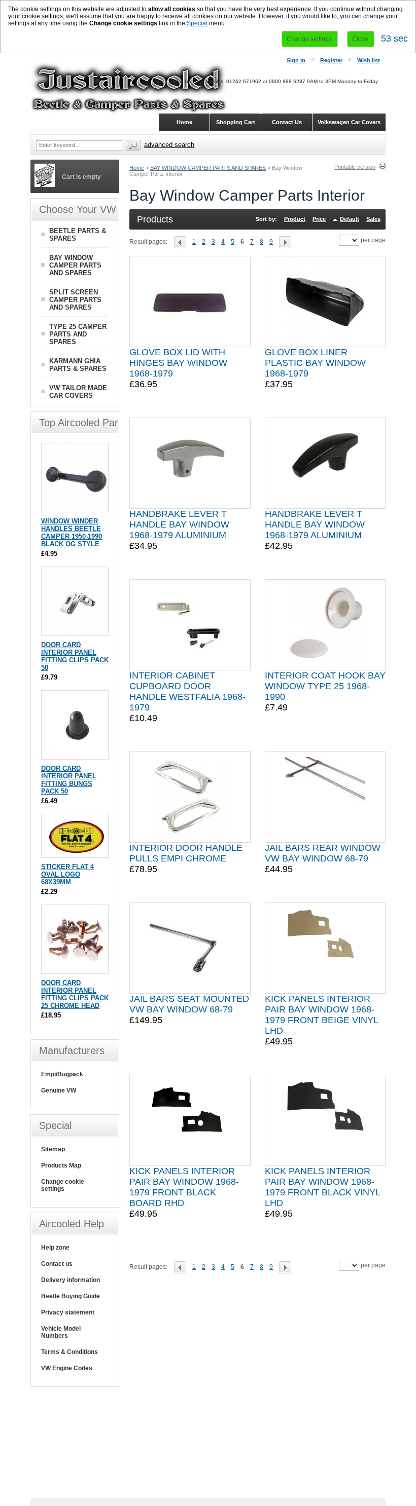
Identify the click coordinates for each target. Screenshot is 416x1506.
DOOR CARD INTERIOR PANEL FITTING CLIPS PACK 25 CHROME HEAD (75, 994)
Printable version (354, 167)
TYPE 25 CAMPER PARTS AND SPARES (78, 334)
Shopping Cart (235, 122)
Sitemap (53, 1149)
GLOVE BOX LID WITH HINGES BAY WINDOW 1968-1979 (178, 363)
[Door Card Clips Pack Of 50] (76, 630)
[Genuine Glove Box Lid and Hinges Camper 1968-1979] (190, 301)
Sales (373, 219)
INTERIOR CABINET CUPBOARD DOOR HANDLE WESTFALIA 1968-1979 (187, 691)
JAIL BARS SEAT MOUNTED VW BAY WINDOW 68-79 (189, 1004)
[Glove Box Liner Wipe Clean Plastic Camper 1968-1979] (325, 301)
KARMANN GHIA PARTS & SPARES (78, 364)
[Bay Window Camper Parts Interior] (183, 241)
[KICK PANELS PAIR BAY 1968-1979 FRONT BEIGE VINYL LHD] (325, 948)
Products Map (61, 1165)
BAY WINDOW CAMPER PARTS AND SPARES (208, 168)
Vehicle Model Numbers (61, 1332)
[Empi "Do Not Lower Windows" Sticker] (76, 852)
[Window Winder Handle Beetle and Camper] (76, 507)
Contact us (57, 1263)
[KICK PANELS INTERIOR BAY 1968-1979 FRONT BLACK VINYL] (325, 1120)
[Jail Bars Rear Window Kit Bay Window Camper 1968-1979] (325, 797)
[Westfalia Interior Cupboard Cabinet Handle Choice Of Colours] (190, 625)
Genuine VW (58, 1090)
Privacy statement (67, 1312)
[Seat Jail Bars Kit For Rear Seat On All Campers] (190, 948)
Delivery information (70, 1280)
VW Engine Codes (66, 1368)
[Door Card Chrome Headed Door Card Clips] (76, 968)
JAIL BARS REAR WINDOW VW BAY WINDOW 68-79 (322, 853)
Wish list (368, 60)
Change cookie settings (62, 1185)
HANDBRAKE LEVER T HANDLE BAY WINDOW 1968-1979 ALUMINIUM (179, 524)
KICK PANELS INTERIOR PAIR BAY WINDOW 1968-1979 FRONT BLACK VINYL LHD (322, 1187)
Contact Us (287, 122)
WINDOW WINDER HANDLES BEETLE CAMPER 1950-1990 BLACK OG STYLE (71, 532)
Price (319, 219)
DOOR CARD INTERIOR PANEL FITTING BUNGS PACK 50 (68, 780)
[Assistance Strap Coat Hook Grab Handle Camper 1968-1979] (325, 625)
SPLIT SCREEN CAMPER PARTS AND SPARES (75, 299)
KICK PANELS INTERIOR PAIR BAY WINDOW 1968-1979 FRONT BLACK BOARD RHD (184, 1187)
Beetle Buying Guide (70, 1296)
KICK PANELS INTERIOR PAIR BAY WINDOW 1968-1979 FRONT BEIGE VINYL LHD (321, 1015)
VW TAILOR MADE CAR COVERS (78, 391)
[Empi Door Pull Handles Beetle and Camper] (190, 797)
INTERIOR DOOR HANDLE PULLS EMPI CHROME (185, 853)
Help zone (55, 1247)
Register (331, 60)
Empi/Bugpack (62, 1074)
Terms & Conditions (69, 1352)
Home (136, 168)
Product (294, 219)
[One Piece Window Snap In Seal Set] (325, 463)
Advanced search (169, 144)
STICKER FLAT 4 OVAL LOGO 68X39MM (67, 874)
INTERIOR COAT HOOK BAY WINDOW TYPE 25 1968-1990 (325, 686)
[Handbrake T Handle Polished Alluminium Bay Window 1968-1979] (190, 463)
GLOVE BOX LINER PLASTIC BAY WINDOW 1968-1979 (315, 363)
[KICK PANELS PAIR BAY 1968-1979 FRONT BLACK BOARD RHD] (190, 1120)
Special (197, 23)
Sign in (296, 60)
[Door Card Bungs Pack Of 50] (76, 754)
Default (349, 219)
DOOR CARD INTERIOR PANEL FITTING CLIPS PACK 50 (75, 656)
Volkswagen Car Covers (349, 122)
